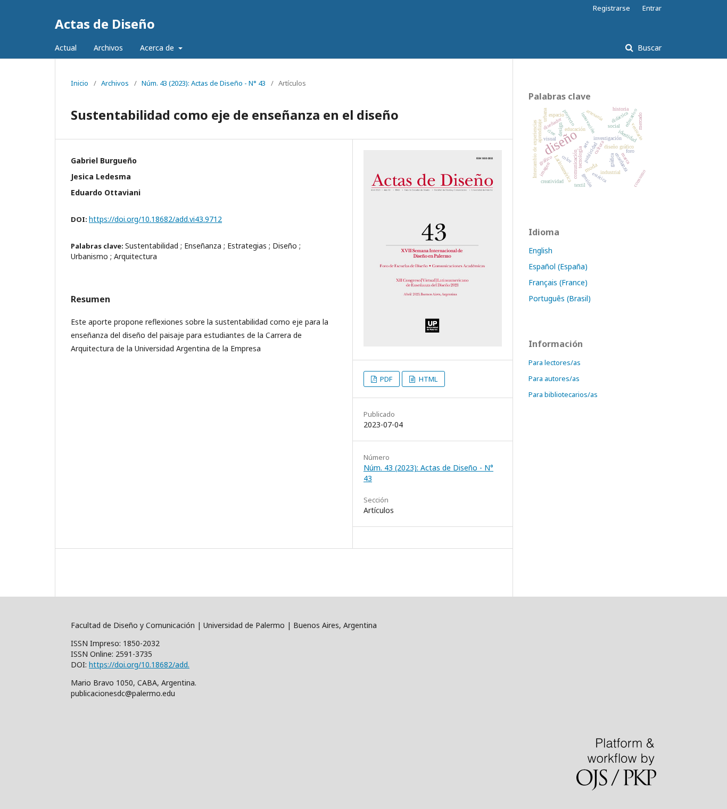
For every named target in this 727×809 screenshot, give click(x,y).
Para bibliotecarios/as (563, 394)
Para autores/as (554, 378)
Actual (66, 48)
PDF (385, 379)
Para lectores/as (554, 362)
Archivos (108, 48)
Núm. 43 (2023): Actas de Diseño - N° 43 (204, 83)
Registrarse (611, 8)
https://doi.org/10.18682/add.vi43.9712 (155, 219)
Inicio (79, 83)
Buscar (648, 48)
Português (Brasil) (559, 298)
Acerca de (158, 48)
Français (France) (558, 282)
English (540, 250)
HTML (427, 379)
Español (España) (558, 266)
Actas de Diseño (105, 23)
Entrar (652, 8)
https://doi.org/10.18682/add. (139, 664)
